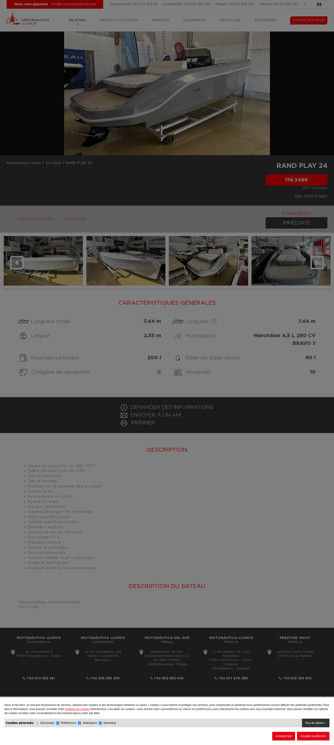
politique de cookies (77, 709)
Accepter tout (284, 736)
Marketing (110, 723)
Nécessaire (47, 723)
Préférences (69, 723)
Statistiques (90, 723)
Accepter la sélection (313, 736)
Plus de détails (314, 723)
